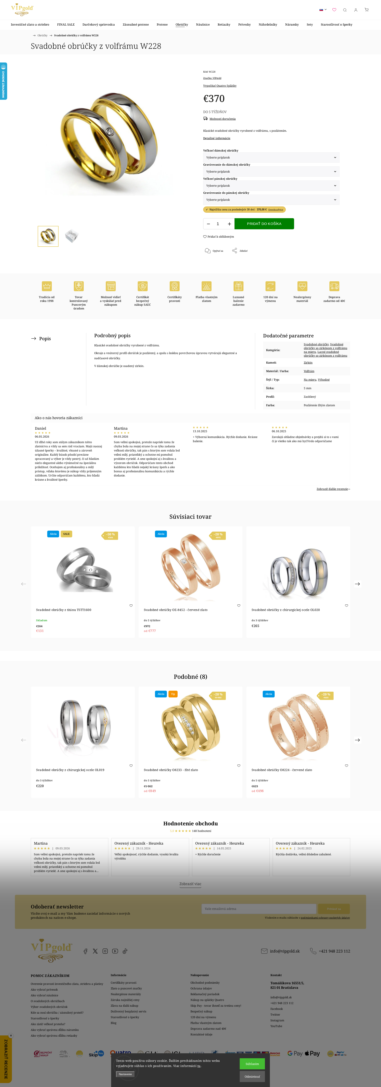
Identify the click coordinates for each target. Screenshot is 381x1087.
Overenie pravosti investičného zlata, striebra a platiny (67, 984)
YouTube (115, 951)
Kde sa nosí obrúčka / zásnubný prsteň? (57, 1012)
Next (358, 583)
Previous (24, 583)
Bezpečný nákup (201, 1011)
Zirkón (308, 362)
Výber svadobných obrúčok (49, 1007)
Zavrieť (330, 264)
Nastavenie (125, 1074)
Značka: (212, 78)
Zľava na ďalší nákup (124, 1005)
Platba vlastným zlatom (205, 1023)
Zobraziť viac (190, 883)
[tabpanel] (83, 582)
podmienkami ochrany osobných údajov (325, 917)
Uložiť (215, 264)
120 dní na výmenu (203, 1017)
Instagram (105, 951)
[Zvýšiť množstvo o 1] (229, 224)
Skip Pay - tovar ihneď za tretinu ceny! (215, 1005)
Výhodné (324, 379)
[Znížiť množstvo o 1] (208, 224)
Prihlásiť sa (334, 908)
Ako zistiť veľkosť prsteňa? (48, 1024)
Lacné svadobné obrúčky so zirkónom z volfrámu (325, 353)
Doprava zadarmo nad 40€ (208, 1028)
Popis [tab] (45, 338)
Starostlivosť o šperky (45, 1018)
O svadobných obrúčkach (48, 1001)
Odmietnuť (252, 1076)
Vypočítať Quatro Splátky (220, 85)
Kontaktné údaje (201, 1034)
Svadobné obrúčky (316, 344)
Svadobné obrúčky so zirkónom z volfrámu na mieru (325, 348)
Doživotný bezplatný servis (128, 1011)
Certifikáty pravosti (123, 982)
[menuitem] (30, 24)
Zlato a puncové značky (126, 988)
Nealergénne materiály (126, 994)
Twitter (275, 1014)
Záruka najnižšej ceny (125, 1000)
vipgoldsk (95, 951)
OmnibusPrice (275, 209)
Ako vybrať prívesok (44, 989)
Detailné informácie (216, 138)
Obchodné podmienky (205, 982)
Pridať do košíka (264, 224)
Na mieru (310, 379)
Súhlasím (252, 1064)
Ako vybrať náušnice (44, 995)
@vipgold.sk (125, 951)
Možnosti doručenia (223, 119)
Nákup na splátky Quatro (207, 1000)
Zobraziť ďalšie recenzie (332, 489)
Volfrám (309, 371)
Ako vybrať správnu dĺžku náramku (55, 1030)
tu (199, 1066)
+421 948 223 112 (334, 951)
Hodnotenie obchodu (190, 823)
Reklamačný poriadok (204, 994)
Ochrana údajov (201, 988)
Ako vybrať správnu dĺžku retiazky (54, 1035)
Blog (113, 1023)
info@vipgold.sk (285, 951)
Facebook (85, 951)
